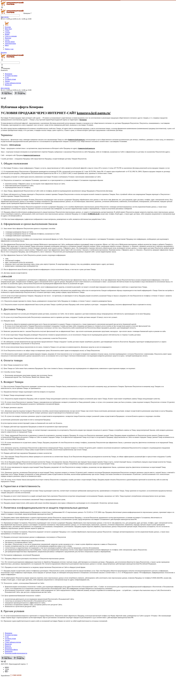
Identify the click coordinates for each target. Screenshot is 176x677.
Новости (8, 646)
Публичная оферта (11, 649)
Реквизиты (8, 651)
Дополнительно (10, 43)
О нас (7, 77)
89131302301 (5, 17)
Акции (7, 81)
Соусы (7, 40)
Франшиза (8, 74)
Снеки (7, 30)
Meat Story (8, 29)
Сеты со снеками (11, 36)
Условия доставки (11, 75)
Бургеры (8, 27)
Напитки (8, 38)
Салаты (7, 32)
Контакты (8, 648)
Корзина (4, 52)
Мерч (7, 45)
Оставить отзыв (10, 79)
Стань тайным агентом (13, 83)
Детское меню (10, 42)
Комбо (7, 34)
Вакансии (8, 85)
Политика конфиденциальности (16, 653)
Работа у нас (9, 49)
